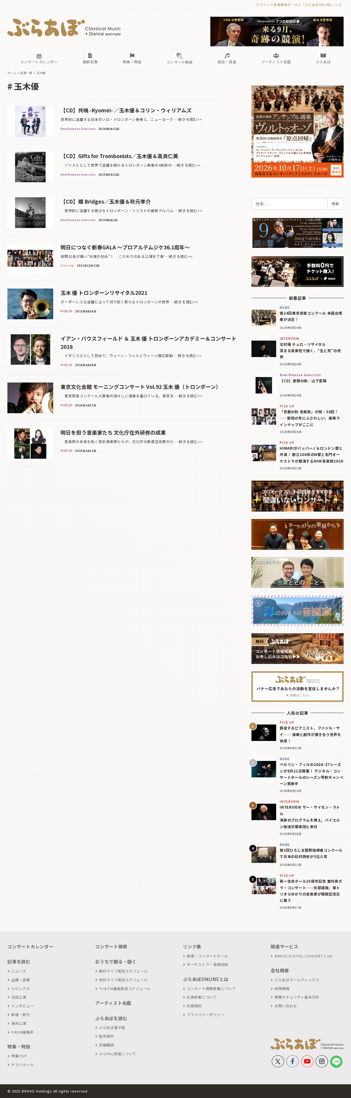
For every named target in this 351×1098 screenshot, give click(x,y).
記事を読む (18, 961)
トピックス (20, 988)
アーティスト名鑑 (113, 1003)
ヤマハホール (22, 1064)
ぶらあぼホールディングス (296, 979)
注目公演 (18, 997)
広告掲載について (202, 997)
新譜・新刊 (20, 1014)
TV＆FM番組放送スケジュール (125, 988)
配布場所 (106, 1036)
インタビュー (22, 1005)
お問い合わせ (285, 1005)
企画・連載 (20, 979)
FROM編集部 (22, 1032)
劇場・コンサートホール (207, 956)
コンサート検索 (111, 946)
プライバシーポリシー (205, 1014)
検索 (335, 203)
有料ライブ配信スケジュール (123, 979)
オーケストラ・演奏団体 (207, 964)
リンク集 (192, 946)
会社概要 (280, 970)
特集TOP (19, 1056)
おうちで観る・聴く (116, 961)
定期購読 (106, 1045)
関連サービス (284, 946)
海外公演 (18, 1023)
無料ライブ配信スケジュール (123, 971)
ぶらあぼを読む (111, 1018)
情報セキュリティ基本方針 (296, 997)
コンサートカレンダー (30, 946)
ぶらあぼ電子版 (112, 1027)
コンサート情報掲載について (211, 988)
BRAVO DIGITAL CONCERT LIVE (303, 956)
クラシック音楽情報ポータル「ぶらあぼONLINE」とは (299, 4)
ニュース (18, 971)
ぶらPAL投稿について (117, 1053)
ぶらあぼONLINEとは (205, 979)
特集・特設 (18, 1046)
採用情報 (282, 988)
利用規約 (194, 1005)
